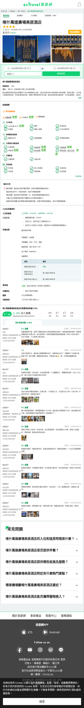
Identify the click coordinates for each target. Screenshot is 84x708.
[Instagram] (40, 650)
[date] (23, 68)
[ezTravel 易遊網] (42, 4)
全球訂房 (4, 11)
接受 (42, 701)
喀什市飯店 (21, 11)
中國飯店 (12, 11)
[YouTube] (30, 650)
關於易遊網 (19, 615)
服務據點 (66, 615)
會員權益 (35, 615)
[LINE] (61, 650)
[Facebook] (20, 650)
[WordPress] (51, 650)
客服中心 (51, 615)
